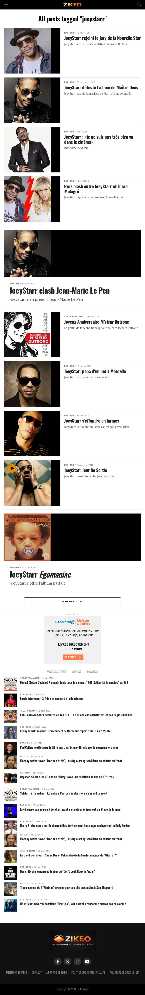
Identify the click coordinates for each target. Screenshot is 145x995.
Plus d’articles (72, 601)
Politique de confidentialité (88, 972)
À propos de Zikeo (56, 972)
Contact (37, 972)
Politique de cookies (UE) (124, 972)
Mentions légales (16, 972)
